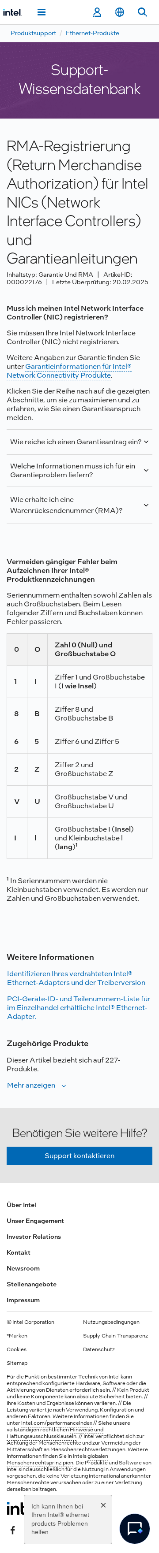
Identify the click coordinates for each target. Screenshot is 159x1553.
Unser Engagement (35, 1221)
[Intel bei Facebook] (13, 1529)
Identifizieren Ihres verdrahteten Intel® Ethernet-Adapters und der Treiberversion (76, 978)
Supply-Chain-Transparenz (115, 1335)
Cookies (16, 1349)
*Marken (17, 1335)
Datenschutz (99, 1349)
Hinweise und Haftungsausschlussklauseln (55, 1433)
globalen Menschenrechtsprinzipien (57, 1459)
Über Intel (21, 1205)
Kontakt (18, 1252)
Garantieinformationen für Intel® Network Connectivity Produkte (69, 371)
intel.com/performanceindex (56, 1423)
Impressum (23, 1300)
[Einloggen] (97, 12)
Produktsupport (33, 33)
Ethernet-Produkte (92, 33)
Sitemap (17, 1363)
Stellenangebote (32, 1284)
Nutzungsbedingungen (111, 1322)
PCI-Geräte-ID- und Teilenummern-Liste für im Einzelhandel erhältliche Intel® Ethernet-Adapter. (78, 1007)
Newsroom (23, 1268)
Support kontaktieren (79, 1155)
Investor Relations (34, 1237)
